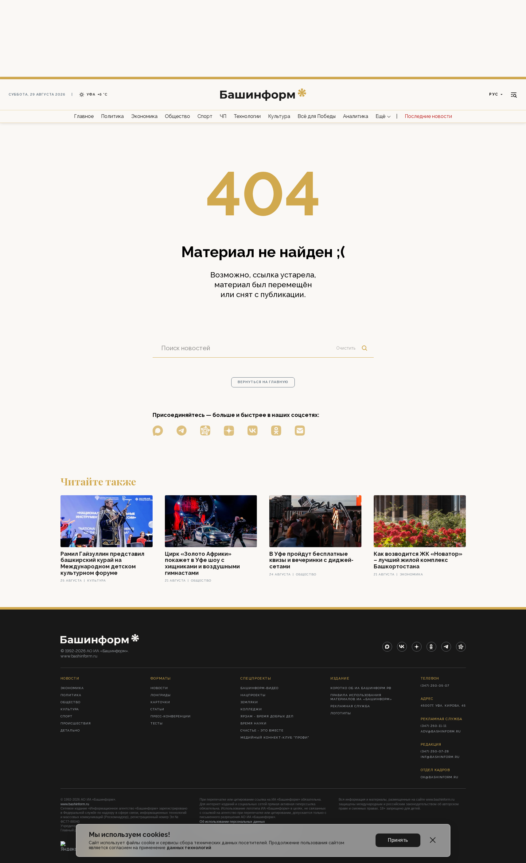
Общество (177, 116)
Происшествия (75, 723)
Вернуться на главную (263, 382)
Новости (159, 688)
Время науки (253, 723)
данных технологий (189, 847)
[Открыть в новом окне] (158, 431)
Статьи (157, 709)
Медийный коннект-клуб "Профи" (274, 737)
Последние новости (428, 116)
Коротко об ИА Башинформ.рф (360, 688)
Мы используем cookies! (129, 834)
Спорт (204, 116)
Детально (70, 730)
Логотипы (340, 713)
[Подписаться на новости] (300, 431)
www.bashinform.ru (74, 804)
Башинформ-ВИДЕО (259, 688)
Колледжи (251, 709)
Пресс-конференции (170, 716)
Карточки (160, 702)
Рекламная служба (350, 706)
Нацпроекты (253, 695)
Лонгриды (160, 695)
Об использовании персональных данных (232, 821)
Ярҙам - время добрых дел (267, 716)
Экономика (144, 116)
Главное (84, 116)
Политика (112, 116)
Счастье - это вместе (261, 730)
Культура (279, 116)
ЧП (223, 116)
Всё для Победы (317, 116)
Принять (398, 840)
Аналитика (355, 116)
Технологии (247, 116)
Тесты (156, 723)
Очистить (345, 348)
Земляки (249, 702)
